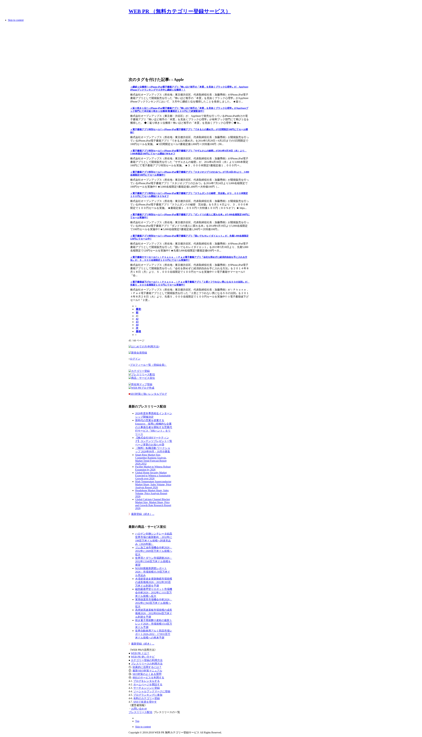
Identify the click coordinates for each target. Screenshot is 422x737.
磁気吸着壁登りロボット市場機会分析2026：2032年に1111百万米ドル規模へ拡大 (153, 592)
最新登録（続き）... (142, 514)
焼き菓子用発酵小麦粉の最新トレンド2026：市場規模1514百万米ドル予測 (153, 624)
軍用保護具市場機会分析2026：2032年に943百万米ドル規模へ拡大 (153, 603)
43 (137, 321)
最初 (138, 309)
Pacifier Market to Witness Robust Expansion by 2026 (153, 468)
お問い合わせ (139, 708)
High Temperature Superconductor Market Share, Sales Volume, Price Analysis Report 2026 (153, 484)
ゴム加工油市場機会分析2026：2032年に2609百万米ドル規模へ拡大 (153, 551)
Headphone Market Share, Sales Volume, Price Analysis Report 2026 (152, 493)
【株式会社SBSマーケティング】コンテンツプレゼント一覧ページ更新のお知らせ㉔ (153, 441)
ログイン (135, 358)
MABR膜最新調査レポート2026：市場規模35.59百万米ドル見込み (152, 572)
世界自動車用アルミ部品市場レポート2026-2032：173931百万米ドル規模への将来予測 (153, 634)
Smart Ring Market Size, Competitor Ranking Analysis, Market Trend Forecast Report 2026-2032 (151, 459)
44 (137, 324)
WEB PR (143, 656)
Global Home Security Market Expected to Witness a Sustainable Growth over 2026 (153, 475)
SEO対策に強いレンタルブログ (148, 394)
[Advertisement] (189, 50)
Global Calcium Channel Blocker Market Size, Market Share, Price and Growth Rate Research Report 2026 (153, 504)
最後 (138, 331)
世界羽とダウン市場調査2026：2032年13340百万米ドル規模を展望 (153, 561)
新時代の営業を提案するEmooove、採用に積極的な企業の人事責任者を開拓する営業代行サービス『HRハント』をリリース (153, 427)
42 (137, 318)
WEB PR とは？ (140, 653)
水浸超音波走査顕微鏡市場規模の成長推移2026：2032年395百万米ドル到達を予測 (153, 582)
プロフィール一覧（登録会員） (148, 364)
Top (137, 721)
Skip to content (16, 20)
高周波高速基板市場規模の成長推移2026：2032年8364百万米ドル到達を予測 (153, 613)
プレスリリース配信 (140, 712)
